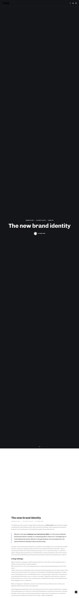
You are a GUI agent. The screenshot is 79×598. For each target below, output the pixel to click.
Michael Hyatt (50, 525)
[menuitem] (71, 3)
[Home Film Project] (5, 3)
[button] (71, 3)
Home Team (42, 233)
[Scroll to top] (76, 592)
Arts (44, 220)
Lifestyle (40, 220)
